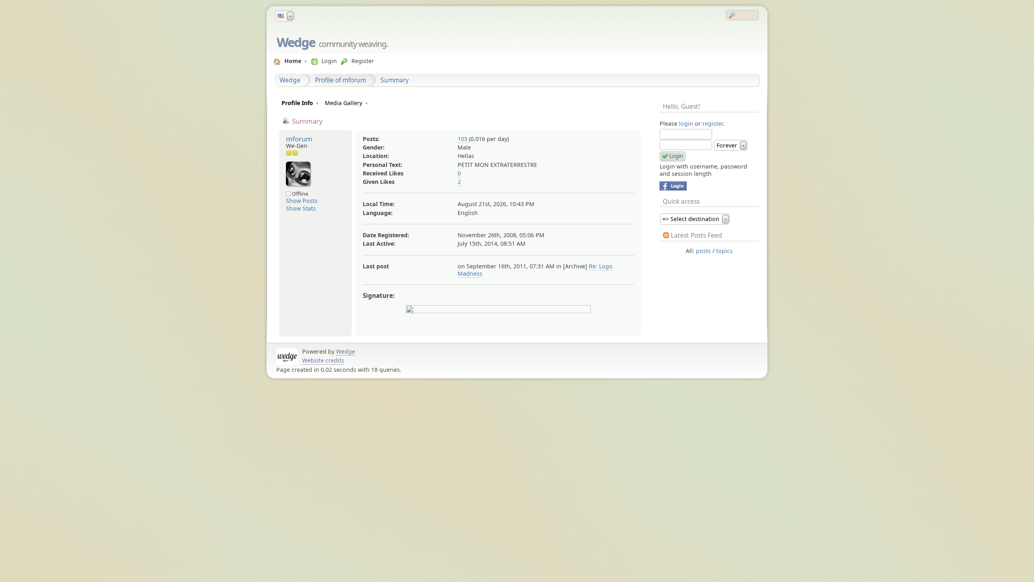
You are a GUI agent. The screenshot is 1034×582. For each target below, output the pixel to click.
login (686, 123)
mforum (299, 138)
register (712, 123)
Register (362, 61)
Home (292, 61)
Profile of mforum (340, 80)
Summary (394, 80)
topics (724, 251)
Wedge (296, 42)
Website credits (323, 360)
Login (329, 61)
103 (462, 139)
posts (703, 251)
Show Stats (301, 208)
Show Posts (301, 201)
